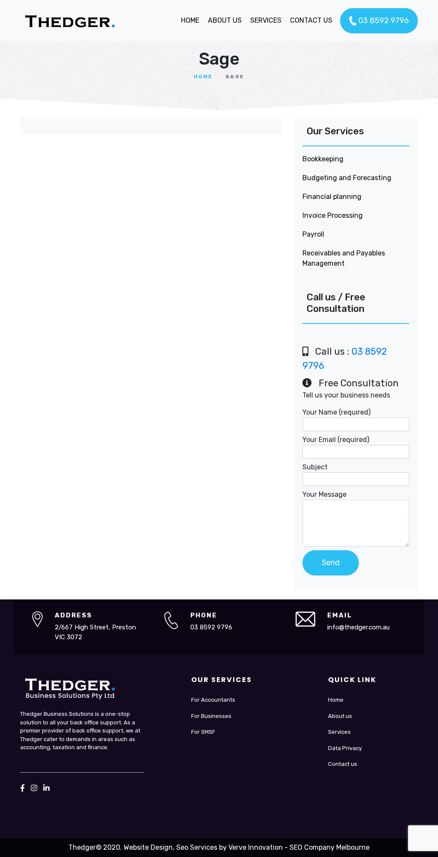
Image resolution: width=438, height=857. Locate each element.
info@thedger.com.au (358, 627)
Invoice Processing (332, 215)
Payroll (313, 234)
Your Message (324, 494)
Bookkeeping (322, 159)
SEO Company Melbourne (330, 847)
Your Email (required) (335, 440)
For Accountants (213, 700)
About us (340, 716)
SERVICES (265, 20)
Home (203, 77)
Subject (315, 467)
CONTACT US (311, 20)
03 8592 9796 (383, 20)
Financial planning (331, 197)
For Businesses (211, 716)
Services (339, 732)
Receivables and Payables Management (343, 258)
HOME (190, 20)
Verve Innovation (255, 847)
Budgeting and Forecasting (346, 178)
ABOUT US (225, 20)
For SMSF (203, 732)
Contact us (342, 764)
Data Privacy (345, 748)
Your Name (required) (336, 412)
